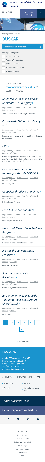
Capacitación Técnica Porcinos (21, 192)
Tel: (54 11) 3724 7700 (11, 366)
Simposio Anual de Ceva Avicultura (16, 275)
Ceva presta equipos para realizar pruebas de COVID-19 (21, 171)
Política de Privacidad (22, 442)
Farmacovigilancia (22, 449)
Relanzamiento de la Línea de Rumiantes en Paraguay (20, 101)
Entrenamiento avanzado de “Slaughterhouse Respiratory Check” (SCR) (20, 300)
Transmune (8, 383)
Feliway (27, 383)
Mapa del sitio (22, 435)
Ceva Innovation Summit (18, 210)
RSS (22, 456)
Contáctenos (22, 453)
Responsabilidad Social (15, 67)
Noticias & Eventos (13, 64)
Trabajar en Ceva (12, 71)
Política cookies (22, 439)
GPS (5, 146)
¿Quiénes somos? (13, 56)
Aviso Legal (22, 446)
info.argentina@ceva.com (13, 369)
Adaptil (7, 388)
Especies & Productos (14, 60)
